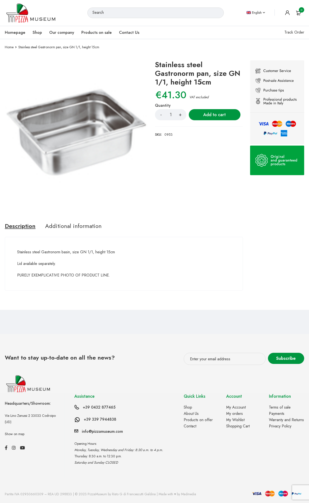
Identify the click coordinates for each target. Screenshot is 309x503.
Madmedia (188, 494)
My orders (234, 413)
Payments (276, 413)
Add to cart (214, 115)
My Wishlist (235, 420)
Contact (190, 426)
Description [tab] (20, 226)
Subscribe (286, 358)
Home (9, 47)
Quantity (163, 105)
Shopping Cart (238, 426)
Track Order (294, 32)
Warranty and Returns (286, 420)
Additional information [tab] (73, 226)
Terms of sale (280, 407)
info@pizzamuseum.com (102, 431)
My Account (236, 407)
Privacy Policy (280, 426)
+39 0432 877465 (99, 407)
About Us (191, 413)
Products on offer (198, 420)
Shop (188, 407)
